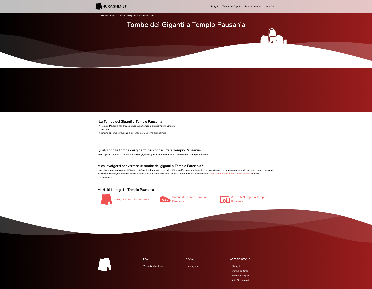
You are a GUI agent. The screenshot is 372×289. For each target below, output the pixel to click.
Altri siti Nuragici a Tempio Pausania (248, 199)
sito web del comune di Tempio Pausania (231, 173)
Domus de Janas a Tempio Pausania (189, 199)
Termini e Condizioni (153, 266)
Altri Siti (270, 6)
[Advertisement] (186, 90)
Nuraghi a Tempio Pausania (131, 199)
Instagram (193, 266)
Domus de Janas (253, 6)
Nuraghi (214, 6)
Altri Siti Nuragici (240, 280)
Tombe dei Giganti (231, 6)
